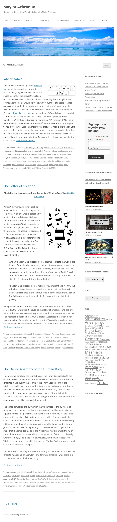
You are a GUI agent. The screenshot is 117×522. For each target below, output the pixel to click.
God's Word (43, 479)
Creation (62, 154)
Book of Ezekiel (44, 154)
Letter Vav (21, 161)
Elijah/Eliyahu (96, 328)
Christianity (89, 326)
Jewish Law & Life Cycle (53, 147)
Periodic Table (64, 482)
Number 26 (42, 482)
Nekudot (51, 161)
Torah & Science (50, 472)
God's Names (31, 479)
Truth (43, 347)
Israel (93, 20)
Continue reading (25, 140)
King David (105, 347)
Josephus (7, 161)
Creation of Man (52, 337)
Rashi (101, 367)
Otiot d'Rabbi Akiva (17, 344)
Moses (105, 357)
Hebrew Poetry (53, 157)
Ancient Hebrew (51, 151)
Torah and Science (94, 379)
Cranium (59, 475)
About (105, 20)
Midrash (47, 334)
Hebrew (28, 157)
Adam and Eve (28, 151)
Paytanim (66, 161)
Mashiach (93, 352)
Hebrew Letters (39, 157)
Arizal (89, 322)
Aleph (25, 337)
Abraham (91, 316)
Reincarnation (93, 369)
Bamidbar (25, 475)
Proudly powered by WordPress (15, 514)
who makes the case (21, 113)
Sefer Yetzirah (42, 164)
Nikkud (58, 161)
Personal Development (61, 334)
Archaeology (63, 20)
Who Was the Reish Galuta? (96, 83)
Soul (66, 164)
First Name (93, 148)
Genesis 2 (14, 157)
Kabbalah (91, 347)
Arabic (61, 151)
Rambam (91, 367)
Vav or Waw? (12, 79)
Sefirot (89, 375)
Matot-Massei (30, 482)
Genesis (106, 339)
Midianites (41, 161)
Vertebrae (28, 486)
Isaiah (92, 341)
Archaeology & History (33, 147)
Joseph (42, 341)
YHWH (36, 168)
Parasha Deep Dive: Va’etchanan (98, 110)
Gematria (21, 479)
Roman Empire (18, 164)
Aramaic (67, 151)
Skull (21, 486)
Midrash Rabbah (93, 357)
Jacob (105, 341)
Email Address (95, 139)
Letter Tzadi (19, 482)
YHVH (29, 168)
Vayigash (50, 347)
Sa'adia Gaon (30, 164)
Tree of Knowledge (32, 347)
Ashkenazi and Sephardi (13, 154)
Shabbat (88, 378)
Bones (32, 475)
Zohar (57, 347)
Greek (21, 157)
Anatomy (16, 475)
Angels (109, 319)
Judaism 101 (45, 20)
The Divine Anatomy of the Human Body (32, 369)
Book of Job (41, 475)
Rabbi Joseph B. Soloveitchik (54, 344)
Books (17, 20)
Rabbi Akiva (90, 362)
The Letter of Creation (19, 186)
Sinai (61, 164)
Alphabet (39, 151)
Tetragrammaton (10, 168)
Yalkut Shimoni (90, 383)
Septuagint (53, 164)
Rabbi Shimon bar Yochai (95, 364)
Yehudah (22, 168)
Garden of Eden (10, 341)
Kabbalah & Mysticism (33, 334)
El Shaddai (64, 337)
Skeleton (15, 486)
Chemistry (51, 475)
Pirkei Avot (89, 360)
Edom (108, 326)
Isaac (87, 342)
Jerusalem (90, 344)
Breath (55, 154)
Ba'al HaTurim (100, 323)
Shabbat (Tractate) (16, 347)
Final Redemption (94, 333)
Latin (14, 161)
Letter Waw (31, 161)
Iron (58, 479)
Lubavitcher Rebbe (103, 349)
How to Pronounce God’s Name (98, 107)
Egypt (87, 328)
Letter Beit (55, 341)
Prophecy (79, 20)
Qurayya (7, 164)
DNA (14, 479)
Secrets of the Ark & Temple (96, 86)
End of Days (93, 330)
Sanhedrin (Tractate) (96, 372)
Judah (48, 341)
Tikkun (95, 377)
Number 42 (52, 482)
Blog (5, 20)
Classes (29, 20)
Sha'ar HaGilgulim (101, 375)
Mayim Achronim (19, 6)
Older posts (10, 503)
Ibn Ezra (63, 157)
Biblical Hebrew (31, 154)
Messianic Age (91, 355)
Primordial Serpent (34, 344)
